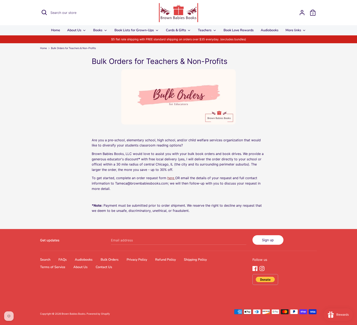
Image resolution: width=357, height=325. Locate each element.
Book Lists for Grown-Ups (134, 30)
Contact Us (104, 267)
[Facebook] (254, 268)
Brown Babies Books (73, 313)
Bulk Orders (110, 259)
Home (55, 30)
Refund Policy (165, 259)
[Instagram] (261, 268)
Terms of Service (52, 267)
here (171, 178)
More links (294, 30)
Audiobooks (269, 30)
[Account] (302, 11)
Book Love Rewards (239, 30)
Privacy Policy (137, 259)
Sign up (268, 240)
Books (98, 30)
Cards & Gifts (176, 30)
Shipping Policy (195, 259)
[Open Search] (44, 12)
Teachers (205, 30)
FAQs (62, 259)
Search (45, 259)
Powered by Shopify (98, 313)
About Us (74, 30)
